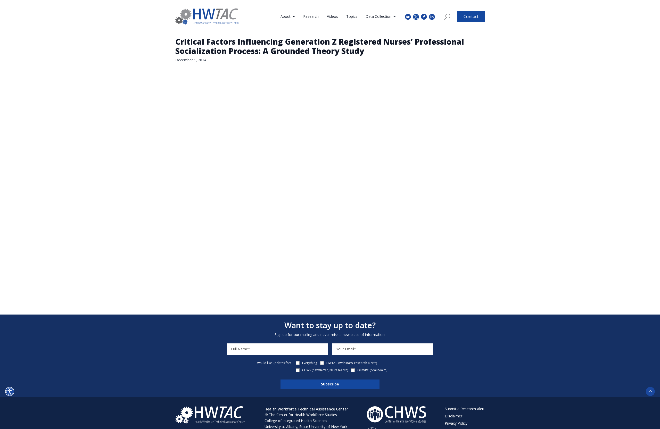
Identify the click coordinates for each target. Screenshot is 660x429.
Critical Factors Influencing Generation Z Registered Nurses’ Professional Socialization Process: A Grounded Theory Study (319, 46)
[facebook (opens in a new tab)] (424, 16)
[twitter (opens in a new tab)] (416, 16)
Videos (332, 16)
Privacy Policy (456, 423)
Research (311, 16)
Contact (471, 16)
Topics (351, 16)
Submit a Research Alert (465, 408)
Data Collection (378, 16)
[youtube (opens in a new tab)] (408, 16)
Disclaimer (453, 416)
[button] (9, 391)
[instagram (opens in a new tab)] (432, 16)
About (285, 16)
